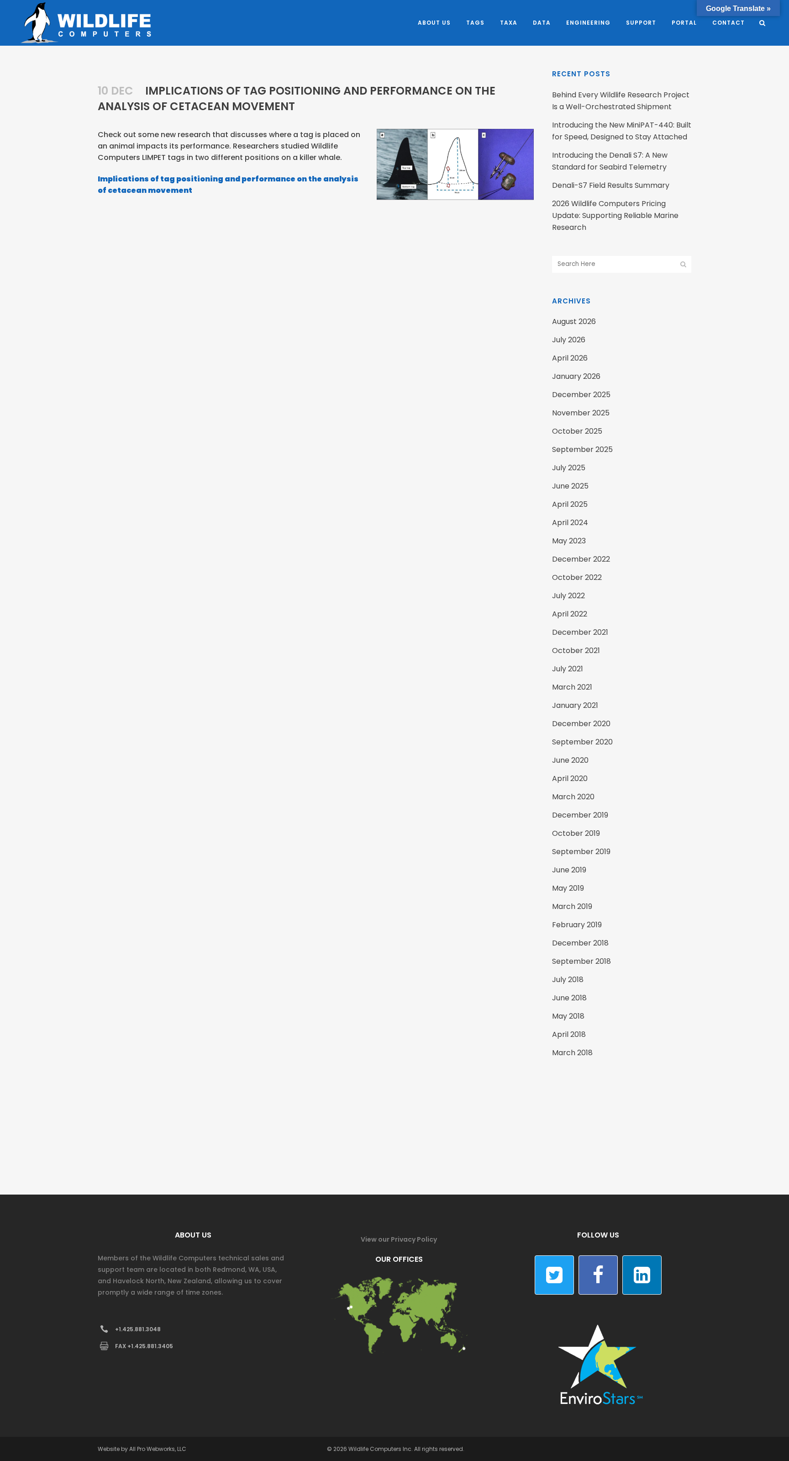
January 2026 (576, 376)
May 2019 (568, 888)
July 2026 (568, 340)
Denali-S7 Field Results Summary (610, 185)
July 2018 (568, 979)
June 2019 (569, 870)
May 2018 (568, 1016)
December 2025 (581, 394)
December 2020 (581, 723)
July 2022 (568, 595)
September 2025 (582, 449)
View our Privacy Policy (399, 1239)
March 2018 (572, 1052)
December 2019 (580, 815)
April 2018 (569, 1034)
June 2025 (570, 486)
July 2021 (567, 669)
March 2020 (573, 797)
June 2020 (570, 760)
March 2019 (572, 906)
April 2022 (569, 614)
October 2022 (577, 577)
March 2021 (572, 687)
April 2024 (570, 522)
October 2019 (576, 833)
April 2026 (570, 358)
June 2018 (569, 998)
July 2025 (568, 467)
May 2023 (569, 541)
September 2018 (581, 961)
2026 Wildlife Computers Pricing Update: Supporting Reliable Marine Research (615, 215)
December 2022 (581, 559)
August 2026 (574, 321)
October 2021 (576, 650)
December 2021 (580, 632)
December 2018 (580, 943)
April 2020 (570, 778)
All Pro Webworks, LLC (157, 1449)
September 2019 (581, 851)
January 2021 (575, 705)
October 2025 (577, 431)
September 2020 (582, 742)
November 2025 (581, 413)
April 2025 (570, 504)
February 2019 (577, 924)
